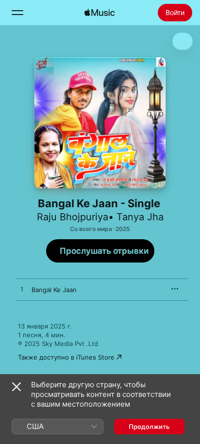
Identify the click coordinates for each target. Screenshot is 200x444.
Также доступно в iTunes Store (66, 357)
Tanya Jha (140, 217)
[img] (99, 12)
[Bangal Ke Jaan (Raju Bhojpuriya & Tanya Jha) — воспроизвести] (22, 289)
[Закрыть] (16, 386)
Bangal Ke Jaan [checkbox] (54, 290)
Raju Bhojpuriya (72, 217)
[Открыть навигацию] (17, 12)
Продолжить (149, 426)
